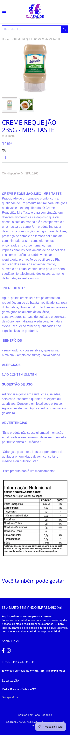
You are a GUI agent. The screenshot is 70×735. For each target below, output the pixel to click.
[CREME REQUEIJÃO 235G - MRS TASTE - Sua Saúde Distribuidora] (9, 105)
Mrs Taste (8, 135)
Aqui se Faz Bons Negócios (35, 714)
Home (5, 39)
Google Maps (10, 697)
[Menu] (4, 11)
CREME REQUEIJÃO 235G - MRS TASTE (36, 39)
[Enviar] (64, 29)
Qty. (4, 150)
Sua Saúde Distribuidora (27, 722)
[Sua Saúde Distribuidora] (35, 12)
